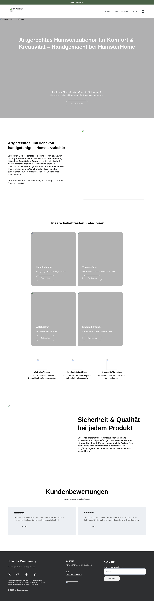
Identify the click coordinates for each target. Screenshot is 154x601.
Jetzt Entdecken (77, 103)
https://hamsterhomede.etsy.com (77, 499)
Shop (115, 11)
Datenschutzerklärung (74, 575)
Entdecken (45, 278)
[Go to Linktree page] (26, 574)
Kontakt (124, 11)
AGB (67, 572)
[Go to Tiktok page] (34, 574)
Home (107, 11)
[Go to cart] (142, 11)
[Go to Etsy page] (9, 574)
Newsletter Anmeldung (113, 567)
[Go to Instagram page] (17, 574)
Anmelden (112, 579)
